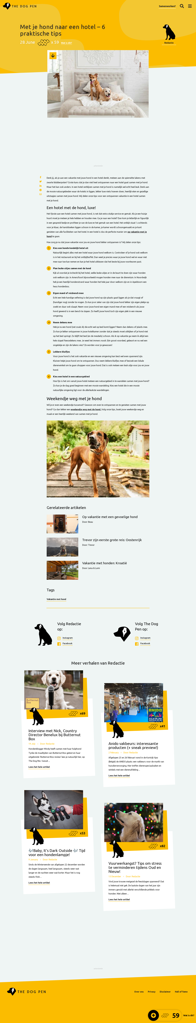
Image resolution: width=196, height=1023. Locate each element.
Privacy (151, 991)
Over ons (139, 991)
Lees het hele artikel (39, 767)
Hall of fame (181, 991)
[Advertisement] (98, 144)
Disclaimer (165, 991)
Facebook (67, 643)
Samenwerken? (167, 6)
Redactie (169, 43)
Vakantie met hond (56, 599)
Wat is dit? (66, 43)
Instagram (68, 638)
